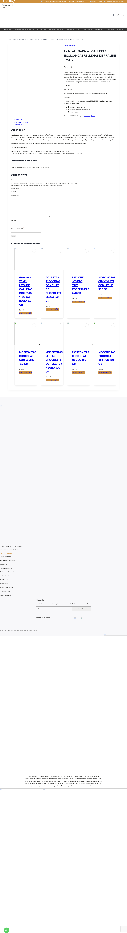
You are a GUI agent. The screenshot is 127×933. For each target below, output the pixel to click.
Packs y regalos (110, 29)
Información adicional (21, 122)
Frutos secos (88, 29)
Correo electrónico (17, 228)
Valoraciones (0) (19, 124)
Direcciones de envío (6, 595)
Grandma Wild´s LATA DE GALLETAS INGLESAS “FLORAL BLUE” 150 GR (25, 291)
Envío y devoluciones (6, 576)
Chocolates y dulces (73, 29)
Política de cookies (6, 568)
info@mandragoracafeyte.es (115, 1)
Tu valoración (15, 196)
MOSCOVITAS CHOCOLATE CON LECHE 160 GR (25, 357)
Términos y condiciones (7, 560)
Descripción (18, 120)
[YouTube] (10, 1)
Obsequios (120, 29)
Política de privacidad (7, 572)
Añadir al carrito (24, 313)
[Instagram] (6, 1)
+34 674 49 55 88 (97, 1)
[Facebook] (3, 1)
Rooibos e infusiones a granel (24, 29)
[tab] (65, 120)
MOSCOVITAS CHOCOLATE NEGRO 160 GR (78, 357)
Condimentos (98, 29)
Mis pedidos (4, 583)
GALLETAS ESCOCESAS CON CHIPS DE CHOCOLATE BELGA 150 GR (52, 289)
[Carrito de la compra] (115, 15)
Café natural (41, 29)
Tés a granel (8, 29)
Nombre (14, 220)
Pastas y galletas (69, 46)
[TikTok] (13, 1)
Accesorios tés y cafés (56, 29)
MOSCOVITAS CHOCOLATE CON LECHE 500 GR (105, 283)
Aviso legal (3, 564)
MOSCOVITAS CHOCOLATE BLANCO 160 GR (105, 357)
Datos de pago (5, 591)
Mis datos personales (7, 587)
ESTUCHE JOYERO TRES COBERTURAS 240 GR (78, 285)
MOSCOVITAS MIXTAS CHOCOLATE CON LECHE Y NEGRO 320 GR (52, 361)
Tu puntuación (16, 189)
